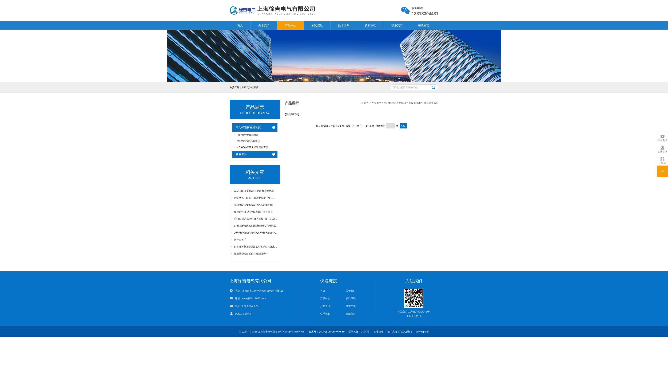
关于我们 (263, 25)
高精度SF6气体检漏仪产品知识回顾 (253, 204)
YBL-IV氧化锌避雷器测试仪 (423, 102)
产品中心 (290, 25)
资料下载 (370, 25)
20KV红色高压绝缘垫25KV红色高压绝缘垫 (255, 232)
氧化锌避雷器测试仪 (248, 127)
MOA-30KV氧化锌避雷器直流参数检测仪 (253, 147)
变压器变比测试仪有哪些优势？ (251, 253)
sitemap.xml (422, 331)
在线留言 (423, 25)
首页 (240, 25)
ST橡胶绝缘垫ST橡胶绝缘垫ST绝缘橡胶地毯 (255, 225)
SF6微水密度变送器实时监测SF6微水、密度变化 (255, 246)
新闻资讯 (317, 25)
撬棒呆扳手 (240, 239)
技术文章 (343, 25)
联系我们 (397, 25)
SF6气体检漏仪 (250, 87)
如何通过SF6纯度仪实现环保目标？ (253, 211)
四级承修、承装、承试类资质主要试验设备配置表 (255, 198)
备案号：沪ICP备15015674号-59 (327, 331)
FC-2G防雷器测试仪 (247, 135)
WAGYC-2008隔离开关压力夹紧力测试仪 (255, 191)
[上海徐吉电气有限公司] (294, 10)
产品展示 (376, 102)
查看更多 (241, 154)
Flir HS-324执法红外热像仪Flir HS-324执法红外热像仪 (255, 218)
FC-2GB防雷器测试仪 (248, 141)
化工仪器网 (406, 331)
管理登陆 (378, 331)
